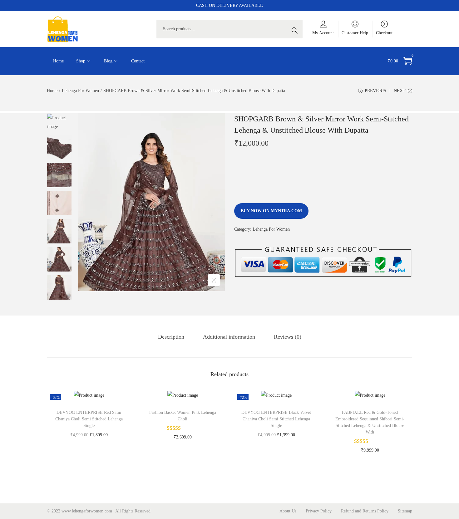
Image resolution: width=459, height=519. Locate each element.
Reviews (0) (287, 337)
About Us (287, 511)
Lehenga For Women (80, 90)
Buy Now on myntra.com (271, 210)
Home (52, 90)
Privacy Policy (319, 511)
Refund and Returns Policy (364, 511)
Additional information (229, 337)
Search (296, 29)
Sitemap (405, 511)
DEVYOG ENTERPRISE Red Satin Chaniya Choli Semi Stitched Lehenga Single (89, 419)
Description (171, 337)
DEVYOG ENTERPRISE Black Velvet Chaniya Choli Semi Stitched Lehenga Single (276, 419)
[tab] (171, 336)
